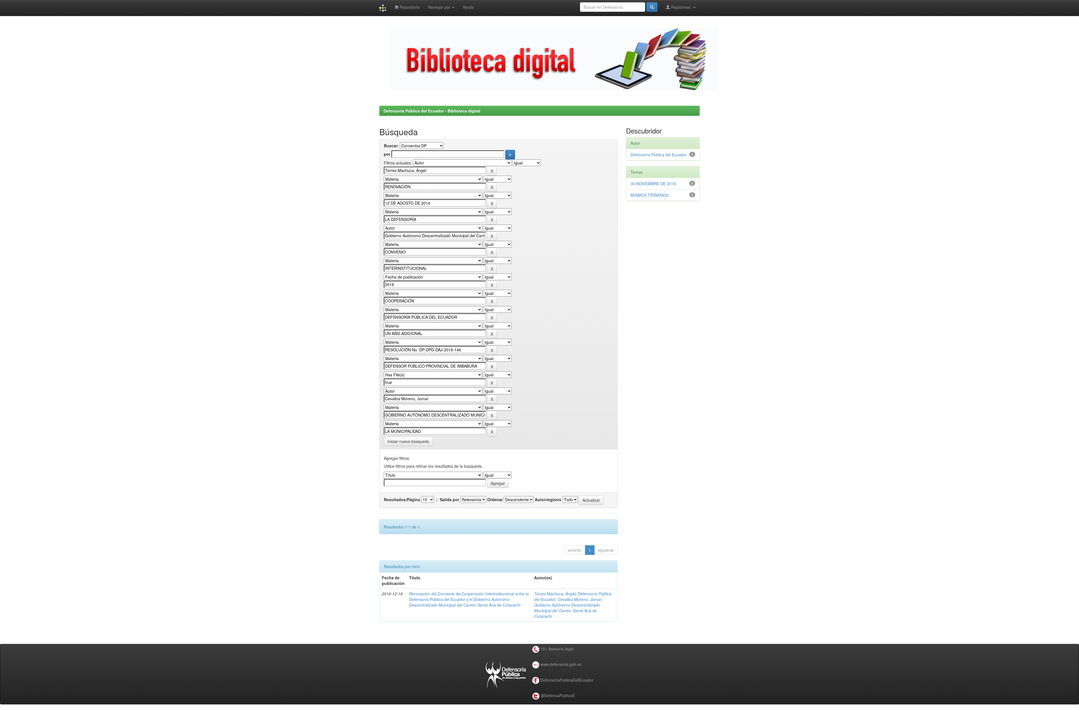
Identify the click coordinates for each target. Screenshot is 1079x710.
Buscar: (391, 145)
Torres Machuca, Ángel (554, 593)
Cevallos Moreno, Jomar (579, 599)
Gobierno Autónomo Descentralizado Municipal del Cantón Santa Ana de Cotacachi (567, 610)
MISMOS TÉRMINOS (649, 195)
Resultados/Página (402, 499)
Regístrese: (681, 7)
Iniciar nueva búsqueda (408, 441)
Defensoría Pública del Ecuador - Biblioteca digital (432, 111)
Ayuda (468, 7)
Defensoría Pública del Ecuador (659, 154)
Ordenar (495, 499)
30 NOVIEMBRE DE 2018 (653, 183)
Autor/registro (548, 499)
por (387, 154)
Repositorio (409, 7)
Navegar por (440, 7)
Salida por (449, 499)
